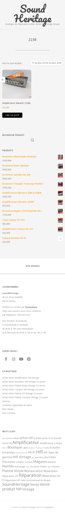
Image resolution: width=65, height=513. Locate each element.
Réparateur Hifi (10, 475)
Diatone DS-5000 (42, 448)
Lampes (20, 461)
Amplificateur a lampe (51, 443)
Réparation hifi (12, 480)
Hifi (39, 452)
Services (6, 401)
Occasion (34, 466)
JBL (33, 457)
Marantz (51, 461)
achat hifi (26, 438)
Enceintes (8, 452)
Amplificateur (25, 442)
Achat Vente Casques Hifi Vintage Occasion (23, 389)
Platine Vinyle (13, 470)
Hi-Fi (31, 452)
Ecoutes (55, 447)
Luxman (29, 461)
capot (25, 447)
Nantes (8, 466)
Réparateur (50, 471)
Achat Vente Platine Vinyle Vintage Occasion (23, 385)
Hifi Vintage (22, 457)
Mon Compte (8, 413)
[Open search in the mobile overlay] (32, 140)
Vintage (28, 489)
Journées (39, 457)
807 (11, 438)
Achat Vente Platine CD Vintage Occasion (22, 393)
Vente (34, 484)
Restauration (33, 471)
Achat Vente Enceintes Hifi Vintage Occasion (23, 381)
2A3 (3, 438)
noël (27, 467)
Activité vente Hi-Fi (43, 438)
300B (8, 438)
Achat (16, 438)
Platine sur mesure (50, 466)
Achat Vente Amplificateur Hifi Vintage (20, 377)
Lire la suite (12, 115)
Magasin (40, 461)
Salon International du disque (35, 480)
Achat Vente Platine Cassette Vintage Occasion (25, 397)
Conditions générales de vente (17, 405)
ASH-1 (4, 448)
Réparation (30, 475)
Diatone (32, 448)
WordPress (49, 507)
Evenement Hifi (21, 453)
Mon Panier (8, 409)
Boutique (14, 447)
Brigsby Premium (29, 507)
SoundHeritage (15, 484)
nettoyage (19, 466)
